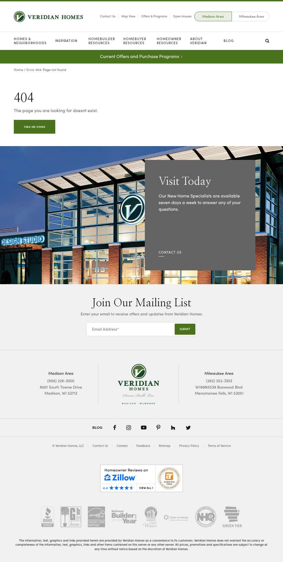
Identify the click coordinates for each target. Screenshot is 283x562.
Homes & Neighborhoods (30, 41)
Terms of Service (219, 446)
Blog (229, 41)
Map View (128, 16)
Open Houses (182, 16)
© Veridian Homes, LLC (68, 446)
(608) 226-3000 (60, 380)
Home (18, 69)
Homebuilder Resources (101, 41)
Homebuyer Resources (134, 41)
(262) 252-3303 (219, 380)
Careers (122, 446)
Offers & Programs (154, 16)
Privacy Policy (189, 446)
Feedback (143, 446)
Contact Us (108, 16)
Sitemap (165, 446)
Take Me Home (34, 127)
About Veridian (198, 41)
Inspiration (66, 41)
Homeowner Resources (169, 41)
